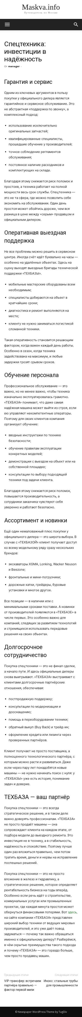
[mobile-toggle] (7, 24)
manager (14, 66)
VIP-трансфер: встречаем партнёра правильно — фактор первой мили (22, 985)
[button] (76, 24)
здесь (72, 912)
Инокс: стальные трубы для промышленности (61, 983)
